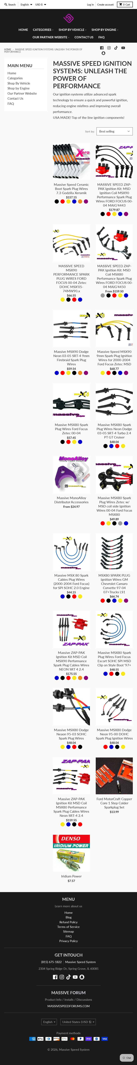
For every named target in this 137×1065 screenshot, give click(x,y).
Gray (103, 295)
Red (62, 201)
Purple (86, 201)
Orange (80, 201)
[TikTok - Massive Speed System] (116, 48)
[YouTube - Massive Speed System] (123, 48)
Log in (90, 4)
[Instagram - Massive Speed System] (109, 48)
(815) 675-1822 (51, 962)
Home (7, 49)
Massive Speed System (80, 962)
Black (57, 201)
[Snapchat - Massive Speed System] (103, 53)
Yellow (68, 201)
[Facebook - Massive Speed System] (102, 48)
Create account (105, 4)
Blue (74, 201)
